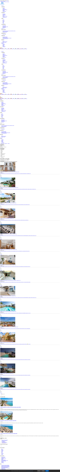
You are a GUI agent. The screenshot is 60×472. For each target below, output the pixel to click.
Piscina (3, 15)
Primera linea (4, 14)
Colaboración (4, 46)
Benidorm (4, 56)
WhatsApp (6, 1)
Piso (3, 20)
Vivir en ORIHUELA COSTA (5, 467)
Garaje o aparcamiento (4, 110)
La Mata (3, 8)
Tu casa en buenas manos (5, 38)
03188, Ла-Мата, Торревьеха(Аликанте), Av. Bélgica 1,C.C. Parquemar (5, 440)
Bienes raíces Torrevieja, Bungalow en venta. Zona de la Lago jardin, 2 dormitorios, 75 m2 (9, 187)
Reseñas (3, 45)
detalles (1, 177)
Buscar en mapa (4, 27)
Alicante (3, 10)
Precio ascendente (2, 161)
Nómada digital (4, 34)
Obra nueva (4, 73)
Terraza (1, 150)
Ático (3, 22)
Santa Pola (3, 461)
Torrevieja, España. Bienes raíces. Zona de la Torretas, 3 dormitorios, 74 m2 (7, 342)
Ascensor (4, 16)
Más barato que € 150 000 (5, 26)
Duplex (3, 21)
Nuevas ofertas (3, 120)
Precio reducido (4, 25)
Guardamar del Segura (5, 9)
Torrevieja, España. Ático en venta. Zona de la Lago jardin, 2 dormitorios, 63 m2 (8, 311)
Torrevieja (4, 53)
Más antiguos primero (15, 161)
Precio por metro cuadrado (5, 31)
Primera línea (2, 157)
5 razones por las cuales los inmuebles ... (5, 465)
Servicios (2, 28)
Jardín (1, 152)
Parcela (2, 117)
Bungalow (4, 66)
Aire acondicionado (5, 17)
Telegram (8, 1)
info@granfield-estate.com (4, 442)
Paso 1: (3, 86)
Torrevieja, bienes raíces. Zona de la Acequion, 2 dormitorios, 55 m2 (7, 218)
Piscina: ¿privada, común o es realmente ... (6, 466)
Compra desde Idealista (5, 82)
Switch (7, 0)
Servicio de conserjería (5, 41)
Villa (3, 67)
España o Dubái (3, 468)
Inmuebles (3, 5)
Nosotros (2, 43)
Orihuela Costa (3, 103)
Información (3, 88)
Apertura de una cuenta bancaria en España (7, 83)
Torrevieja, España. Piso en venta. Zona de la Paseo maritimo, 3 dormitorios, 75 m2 (8, 249)
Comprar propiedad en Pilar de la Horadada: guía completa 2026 (8, 433)
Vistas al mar (4, 59)
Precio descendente (6, 161)
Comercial (3, 453)
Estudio (3, 19)
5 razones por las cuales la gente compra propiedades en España (9, 76)
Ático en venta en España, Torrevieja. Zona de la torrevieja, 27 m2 (6, 373)
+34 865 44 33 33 (2, 143)
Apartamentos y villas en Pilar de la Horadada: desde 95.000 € (8, 420)
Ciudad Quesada (4, 11)
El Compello (3, 462)
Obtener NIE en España (5, 37)
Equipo (3, 90)
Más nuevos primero (10, 161)
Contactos (4, 44)
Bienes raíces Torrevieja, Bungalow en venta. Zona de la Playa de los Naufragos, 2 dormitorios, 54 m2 (10, 280)
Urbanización (4, 60)
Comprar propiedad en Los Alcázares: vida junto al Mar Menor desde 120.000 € (10, 407)
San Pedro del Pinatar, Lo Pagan (5, 460)
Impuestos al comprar (5, 77)
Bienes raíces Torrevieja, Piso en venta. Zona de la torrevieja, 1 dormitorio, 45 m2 (8, 387)
